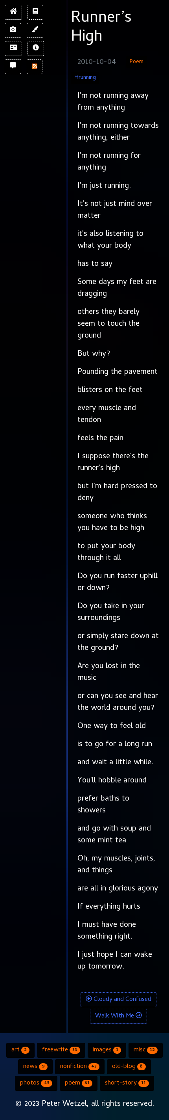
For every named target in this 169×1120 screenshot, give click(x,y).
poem (77, 1083)
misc (144, 1050)
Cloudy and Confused (121, 1000)
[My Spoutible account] (13, 66)
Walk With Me (115, 1016)
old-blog (127, 1067)
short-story (125, 1083)
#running (85, 77)
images (105, 1050)
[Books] (35, 12)
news (33, 1067)
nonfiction (78, 1067)
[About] (36, 48)
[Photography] (13, 30)
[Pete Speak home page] (13, 12)
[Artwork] (35, 30)
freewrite (59, 1050)
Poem (136, 62)
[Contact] (13, 48)
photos (34, 1083)
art (19, 1050)
